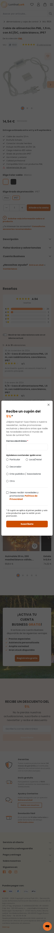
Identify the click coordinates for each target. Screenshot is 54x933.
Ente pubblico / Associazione (25, 473)
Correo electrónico (17, 441)
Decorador (15, 466)
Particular (15, 459)
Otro (12, 481)
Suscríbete (27, 524)
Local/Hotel (35, 459)
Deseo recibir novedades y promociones (24, 496)
